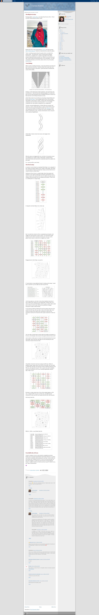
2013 (60, 44)
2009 (60, 49)
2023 (60, 29)
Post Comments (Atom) (34, 609)
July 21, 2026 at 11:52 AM (43, 580)
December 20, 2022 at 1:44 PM (39, 498)
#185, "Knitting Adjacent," (31, 51)
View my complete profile (69, 19)
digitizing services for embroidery (35, 574)
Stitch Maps (32, 99)
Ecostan (30, 566)
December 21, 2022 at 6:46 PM (42, 529)
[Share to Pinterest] (47, 470)
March (61, 39)
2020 (60, 43)
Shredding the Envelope (64, 33)
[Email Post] (40, 470)
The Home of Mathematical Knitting (65, 59)
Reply (30, 485)
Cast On (44, 49)
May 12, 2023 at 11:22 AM (37, 550)
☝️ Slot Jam (31, 542)
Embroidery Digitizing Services (34, 559)
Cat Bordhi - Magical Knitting (64, 57)
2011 (60, 47)
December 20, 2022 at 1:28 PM (38, 481)
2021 (60, 42)
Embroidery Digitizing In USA (34, 580)
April (61, 38)
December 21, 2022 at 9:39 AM (44, 513)
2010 (60, 48)
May (61, 37)
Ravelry (61, 61)
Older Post (54, 606)
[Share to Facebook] (46, 470)
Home (40, 606)
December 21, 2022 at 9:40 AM (44, 490)
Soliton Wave (35, 16)
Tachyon (48, 108)
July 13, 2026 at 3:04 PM (45, 574)
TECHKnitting (62, 56)
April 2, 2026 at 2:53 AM (36, 566)
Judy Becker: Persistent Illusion (65, 58)
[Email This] (42, 470)
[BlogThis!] (43, 470)
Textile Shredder (31, 568)
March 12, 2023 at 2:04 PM (37, 542)
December (62, 32)
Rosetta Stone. (29, 61)
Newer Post (27, 606)
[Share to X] (45, 470)
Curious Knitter (38, 6)
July (61, 34)
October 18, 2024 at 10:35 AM (45, 559)
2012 (60, 45)
